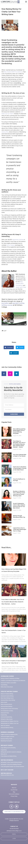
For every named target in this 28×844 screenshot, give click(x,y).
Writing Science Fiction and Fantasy (9, 708)
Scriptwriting (4, 715)
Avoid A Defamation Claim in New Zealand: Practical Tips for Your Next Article (19, 506)
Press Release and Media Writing (8, 756)
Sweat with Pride (21, 287)
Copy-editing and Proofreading (8, 747)
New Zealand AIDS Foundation (13, 72)
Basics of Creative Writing (7, 693)
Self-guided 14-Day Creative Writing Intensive (11, 762)
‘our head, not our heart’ (12, 113)
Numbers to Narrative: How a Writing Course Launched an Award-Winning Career (19, 493)
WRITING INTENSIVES (7, 760)
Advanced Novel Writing (6, 706)
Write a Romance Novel (6, 704)
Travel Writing (4, 685)
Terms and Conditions (14, 794)
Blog (14, 792)
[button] (26, 1)
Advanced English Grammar (7, 736)
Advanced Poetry (5, 713)
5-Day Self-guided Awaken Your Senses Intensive (12, 766)
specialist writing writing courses (13, 304)
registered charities (18, 240)
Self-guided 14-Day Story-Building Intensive (11, 764)
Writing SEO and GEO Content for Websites (11, 752)
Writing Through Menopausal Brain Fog (19, 516)
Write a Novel (4, 702)
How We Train (14, 790)
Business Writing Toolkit (6, 738)
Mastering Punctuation (6, 741)
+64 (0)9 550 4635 (14, 828)
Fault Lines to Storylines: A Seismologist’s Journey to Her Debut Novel (19, 468)
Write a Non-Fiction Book (7, 687)
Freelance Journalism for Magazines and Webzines (13, 680)
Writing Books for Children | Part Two (9, 723)
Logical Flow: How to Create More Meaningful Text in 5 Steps (19, 529)
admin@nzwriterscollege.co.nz (14, 830)
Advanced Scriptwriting (6, 717)
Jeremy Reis (5, 132)
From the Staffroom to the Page (19, 479)
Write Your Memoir (5, 725)
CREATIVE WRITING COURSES (9, 691)
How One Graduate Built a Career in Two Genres (19, 455)
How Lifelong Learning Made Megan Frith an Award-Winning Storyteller (19, 431)
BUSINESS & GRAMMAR (7, 732)
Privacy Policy (14, 796)
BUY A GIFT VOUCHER (7, 770)
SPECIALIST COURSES (7, 745)
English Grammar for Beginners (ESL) (9, 734)
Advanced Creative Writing (7, 696)
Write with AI (4, 754)
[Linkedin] (16, 373)
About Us (14, 787)
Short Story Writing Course (7, 698)
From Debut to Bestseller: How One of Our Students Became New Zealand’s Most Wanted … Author (19, 444)
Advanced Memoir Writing (7, 727)
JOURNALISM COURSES (7, 676)
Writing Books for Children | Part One (9, 721)
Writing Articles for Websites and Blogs (10, 678)
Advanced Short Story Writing (8, 700)
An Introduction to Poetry (7, 710)
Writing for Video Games (6, 719)
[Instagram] (10, 373)
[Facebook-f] (4, 373)
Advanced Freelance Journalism (8, 682)
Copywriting (4, 750)
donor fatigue (11, 245)
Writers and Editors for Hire (7, 775)
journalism (5, 303)
